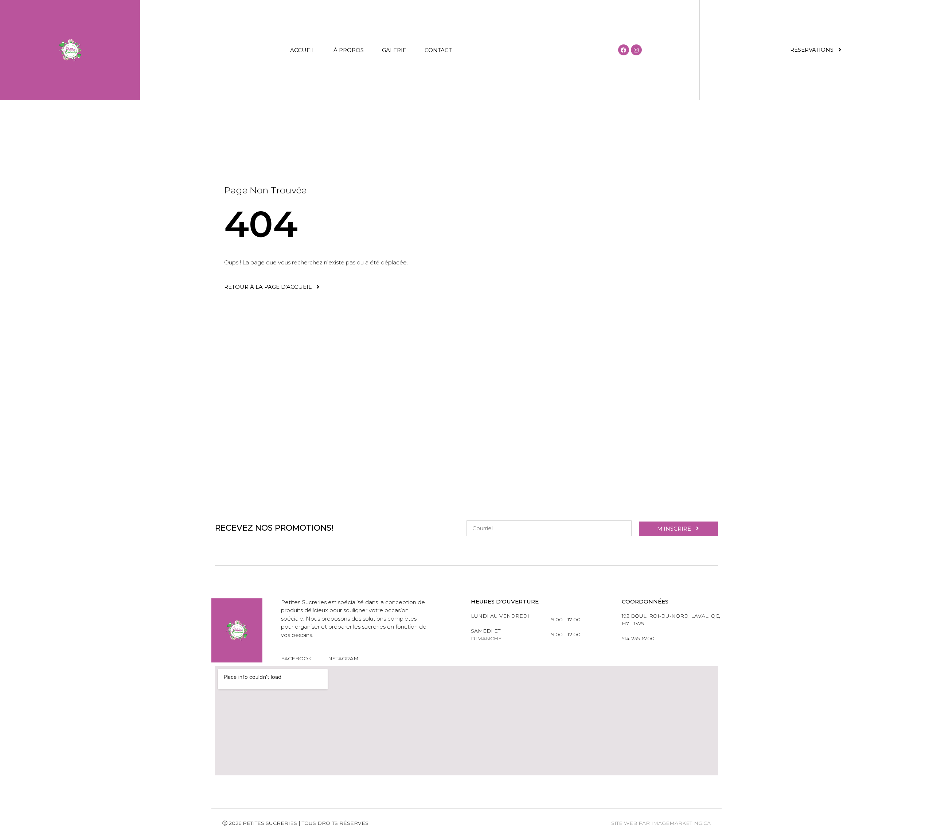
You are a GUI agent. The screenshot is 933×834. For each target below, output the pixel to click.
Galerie (394, 50)
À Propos (348, 50)
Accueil (302, 50)
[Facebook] (623, 49)
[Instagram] (636, 49)
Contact (438, 50)
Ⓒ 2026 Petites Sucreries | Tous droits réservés (295, 823)
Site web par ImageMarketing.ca (661, 823)
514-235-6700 (638, 638)
